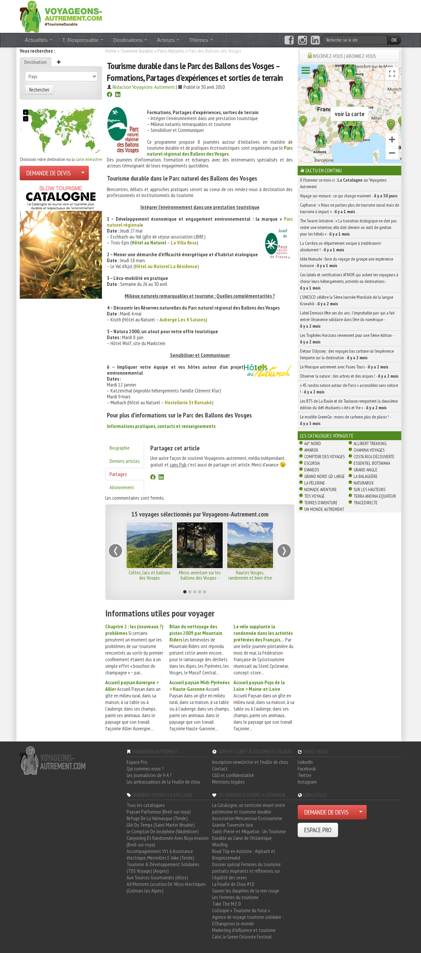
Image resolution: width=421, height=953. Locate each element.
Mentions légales (228, 781)
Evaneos (311, 470)
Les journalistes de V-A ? (149, 775)
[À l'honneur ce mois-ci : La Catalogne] (61, 240)
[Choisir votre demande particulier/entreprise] (83, 173)
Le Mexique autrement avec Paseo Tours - (344, 367)
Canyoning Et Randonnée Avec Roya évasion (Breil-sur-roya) (168, 841)
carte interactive (89, 159)
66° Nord (312, 443)
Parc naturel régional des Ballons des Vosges (220, 150)
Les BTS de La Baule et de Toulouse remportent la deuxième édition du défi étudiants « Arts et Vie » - (349, 404)
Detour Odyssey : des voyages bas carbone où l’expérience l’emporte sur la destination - (347, 354)
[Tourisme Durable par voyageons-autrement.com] (61, 16)
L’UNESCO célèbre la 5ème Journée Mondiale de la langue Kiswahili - (346, 300)
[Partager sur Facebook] (109, 95)
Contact (220, 768)
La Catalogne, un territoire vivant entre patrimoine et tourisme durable (248, 808)
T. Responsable (81, 39)
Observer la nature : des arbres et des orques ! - (349, 376)
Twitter (304, 775)
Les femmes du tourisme (235, 897)
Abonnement (122, 487)
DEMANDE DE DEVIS (48, 173)
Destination (35, 62)
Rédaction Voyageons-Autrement (143, 87)
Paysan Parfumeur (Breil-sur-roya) (159, 811)
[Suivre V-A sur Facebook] (289, 40)
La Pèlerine (314, 483)
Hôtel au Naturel (149, 242)
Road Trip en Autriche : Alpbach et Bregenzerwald (243, 854)
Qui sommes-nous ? (145, 768)
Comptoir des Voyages (324, 457)
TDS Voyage (314, 496)
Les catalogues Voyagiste (327, 435)
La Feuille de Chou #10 (233, 884)
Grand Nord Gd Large (324, 476)
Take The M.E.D (226, 903)
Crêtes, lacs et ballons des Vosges (149, 575)
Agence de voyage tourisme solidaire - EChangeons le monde (248, 920)
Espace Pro (137, 762)
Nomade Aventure (320, 489)
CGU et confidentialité (233, 775)
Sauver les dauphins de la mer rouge (245, 890)
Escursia (312, 463)
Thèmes (199, 39)
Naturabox (364, 483)
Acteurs (166, 39)
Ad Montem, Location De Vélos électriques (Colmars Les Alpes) (166, 887)
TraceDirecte (366, 503)
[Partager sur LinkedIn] (117, 95)
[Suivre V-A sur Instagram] (302, 40)
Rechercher (39, 89)
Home (110, 50)
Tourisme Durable (136, 50)
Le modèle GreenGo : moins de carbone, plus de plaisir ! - (345, 420)
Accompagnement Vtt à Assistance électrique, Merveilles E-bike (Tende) (160, 854)
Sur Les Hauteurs (369, 489)
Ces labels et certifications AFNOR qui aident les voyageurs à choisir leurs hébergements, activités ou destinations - (349, 281)
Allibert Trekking (370, 443)
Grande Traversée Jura (232, 824)
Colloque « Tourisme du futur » (241, 910)
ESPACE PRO (318, 830)
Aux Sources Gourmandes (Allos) (157, 877)
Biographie (120, 447)
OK (394, 40)
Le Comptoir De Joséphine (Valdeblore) (163, 831)
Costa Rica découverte (374, 457)
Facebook (307, 768)
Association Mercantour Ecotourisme (247, 818)
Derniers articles (125, 461)
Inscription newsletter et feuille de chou (250, 762)
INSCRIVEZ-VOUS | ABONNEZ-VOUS (344, 56)
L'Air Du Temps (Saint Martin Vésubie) (161, 824)
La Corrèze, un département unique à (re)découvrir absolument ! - (340, 246)
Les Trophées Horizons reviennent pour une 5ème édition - (347, 338)
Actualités (37, 39)
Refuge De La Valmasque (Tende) (157, 818)
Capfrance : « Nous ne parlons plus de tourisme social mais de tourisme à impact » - (349, 208)
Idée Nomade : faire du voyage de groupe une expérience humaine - (346, 262)
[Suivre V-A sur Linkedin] (315, 40)
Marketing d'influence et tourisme (244, 930)
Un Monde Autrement (324, 509)
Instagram (307, 781)
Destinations (128, 39)
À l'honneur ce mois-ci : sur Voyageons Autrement (343, 183)
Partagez (118, 474)
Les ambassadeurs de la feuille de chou (163, 781)
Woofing (220, 844)
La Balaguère (366, 476)
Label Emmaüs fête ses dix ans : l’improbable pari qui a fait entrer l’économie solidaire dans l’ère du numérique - (347, 319)
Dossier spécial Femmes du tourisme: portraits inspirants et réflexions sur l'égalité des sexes (247, 871)
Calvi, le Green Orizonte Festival (242, 936)
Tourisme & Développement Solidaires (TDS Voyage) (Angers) (163, 867)
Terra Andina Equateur (375, 496)
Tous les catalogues (146, 805)
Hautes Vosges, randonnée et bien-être (250, 575)
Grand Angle (365, 470)
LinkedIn (305, 762)
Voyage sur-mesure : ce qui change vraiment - (349, 196)
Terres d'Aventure (320, 503)
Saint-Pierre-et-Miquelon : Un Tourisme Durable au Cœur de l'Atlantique (249, 834)
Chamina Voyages (369, 450)
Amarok (311, 450)
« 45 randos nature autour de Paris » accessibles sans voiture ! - (349, 388)
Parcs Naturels (171, 50)
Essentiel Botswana (372, 463)
